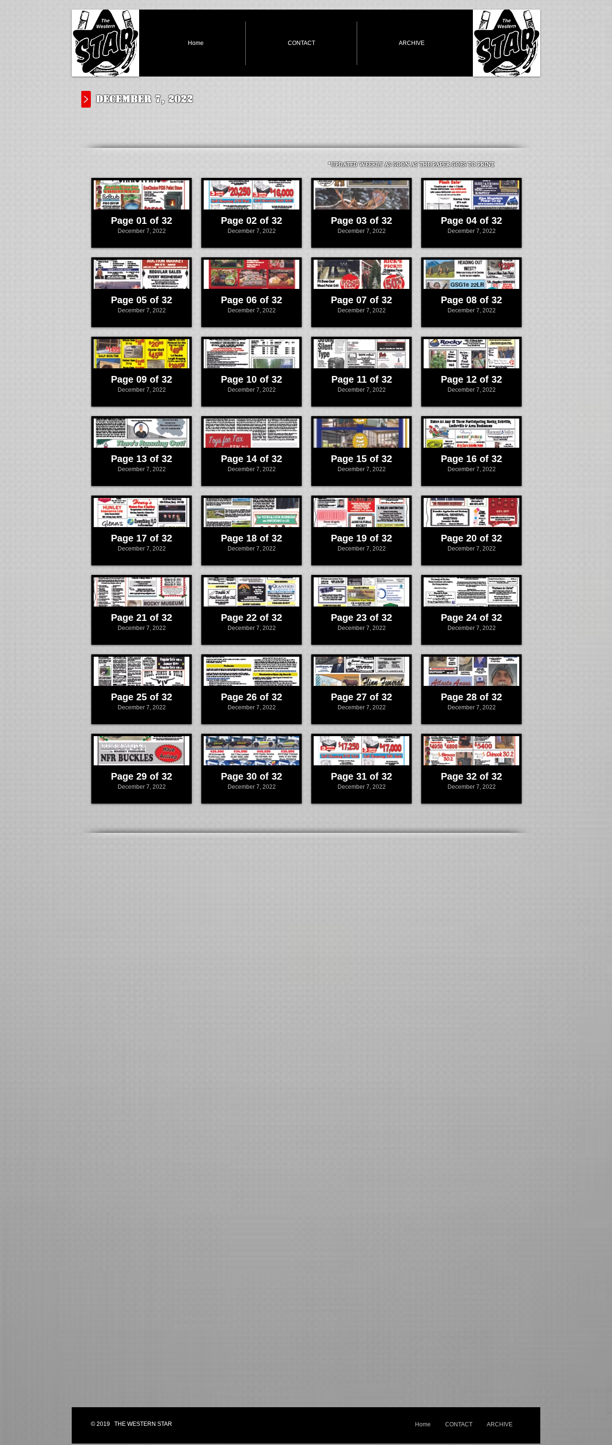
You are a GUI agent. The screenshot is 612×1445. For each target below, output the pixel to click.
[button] (141, 213)
